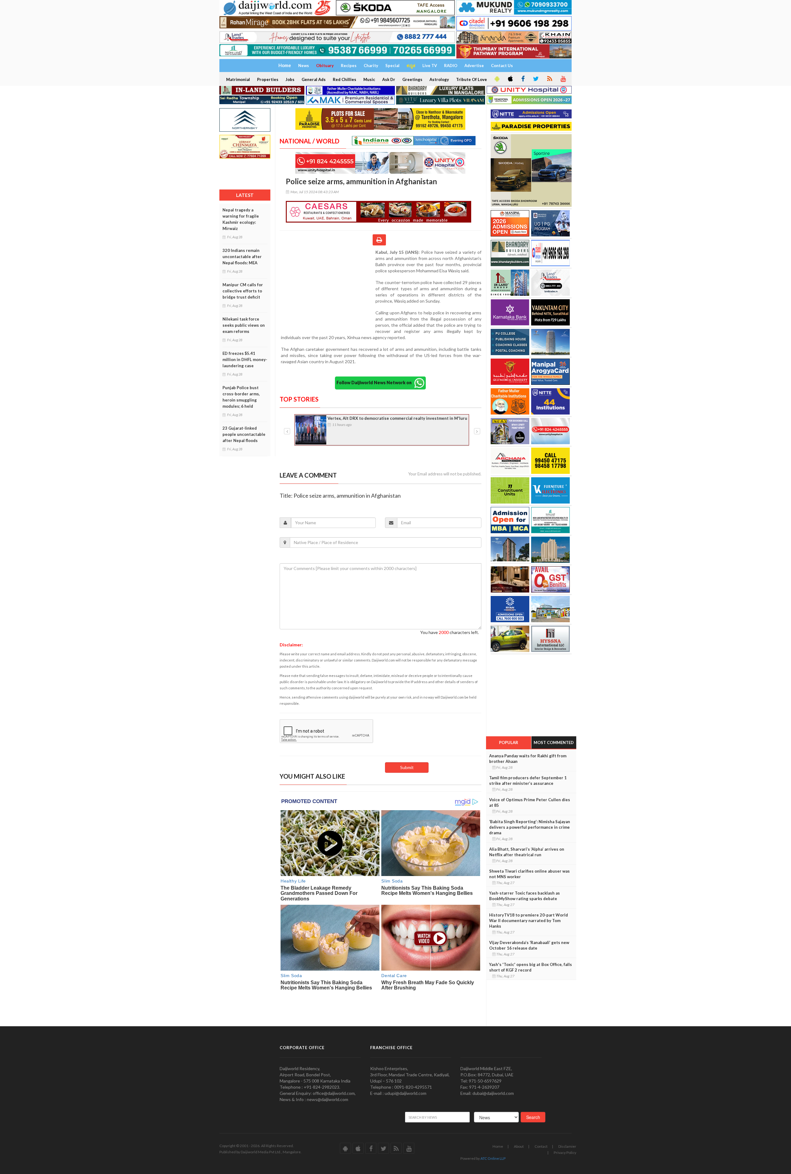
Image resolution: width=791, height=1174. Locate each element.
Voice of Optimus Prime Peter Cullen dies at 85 (529, 802)
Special (392, 65)
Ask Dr (388, 79)
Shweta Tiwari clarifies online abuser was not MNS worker (529, 874)
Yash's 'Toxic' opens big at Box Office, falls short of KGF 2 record (530, 967)
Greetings (412, 79)
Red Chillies (344, 79)
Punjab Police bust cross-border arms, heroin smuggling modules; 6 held (241, 397)
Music (369, 79)
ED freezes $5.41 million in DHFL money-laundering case (244, 359)
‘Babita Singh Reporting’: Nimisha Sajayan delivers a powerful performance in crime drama (529, 827)
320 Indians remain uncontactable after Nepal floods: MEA (242, 256)
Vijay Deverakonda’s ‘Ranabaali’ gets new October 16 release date (529, 945)
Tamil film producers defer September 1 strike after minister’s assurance (528, 780)
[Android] (496, 79)
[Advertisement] (327, 289)
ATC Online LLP (492, 1158)
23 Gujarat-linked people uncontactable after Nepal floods (243, 434)
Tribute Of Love (471, 79)
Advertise (474, 65)
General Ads (314, 79)
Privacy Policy (565, 1152)
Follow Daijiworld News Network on (375, 382)
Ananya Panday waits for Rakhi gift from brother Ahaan (527, 758)
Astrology (439, 79)
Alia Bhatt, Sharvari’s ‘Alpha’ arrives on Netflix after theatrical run (526, 852)
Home (498, 1146)
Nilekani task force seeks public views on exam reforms (243, 325)
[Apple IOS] (509, 79)
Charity (371, 65)
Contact (541, 1146)
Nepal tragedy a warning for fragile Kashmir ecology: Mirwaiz (240, 219)
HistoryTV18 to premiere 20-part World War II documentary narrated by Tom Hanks (528, 920)
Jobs (290, 79)
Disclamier (567, 1146)
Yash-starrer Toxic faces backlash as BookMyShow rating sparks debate (524, 896)
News (303, 65)
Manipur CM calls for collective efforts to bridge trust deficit (242, 291)
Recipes (349, 65)
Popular (508, 742)
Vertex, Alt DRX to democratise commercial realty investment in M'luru (397, 418)
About (519, 1146)
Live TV (429, 65)
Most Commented (554, 742)
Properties (267, 79)
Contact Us (502, 65)
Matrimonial (238, 79)
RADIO (450, 65)
